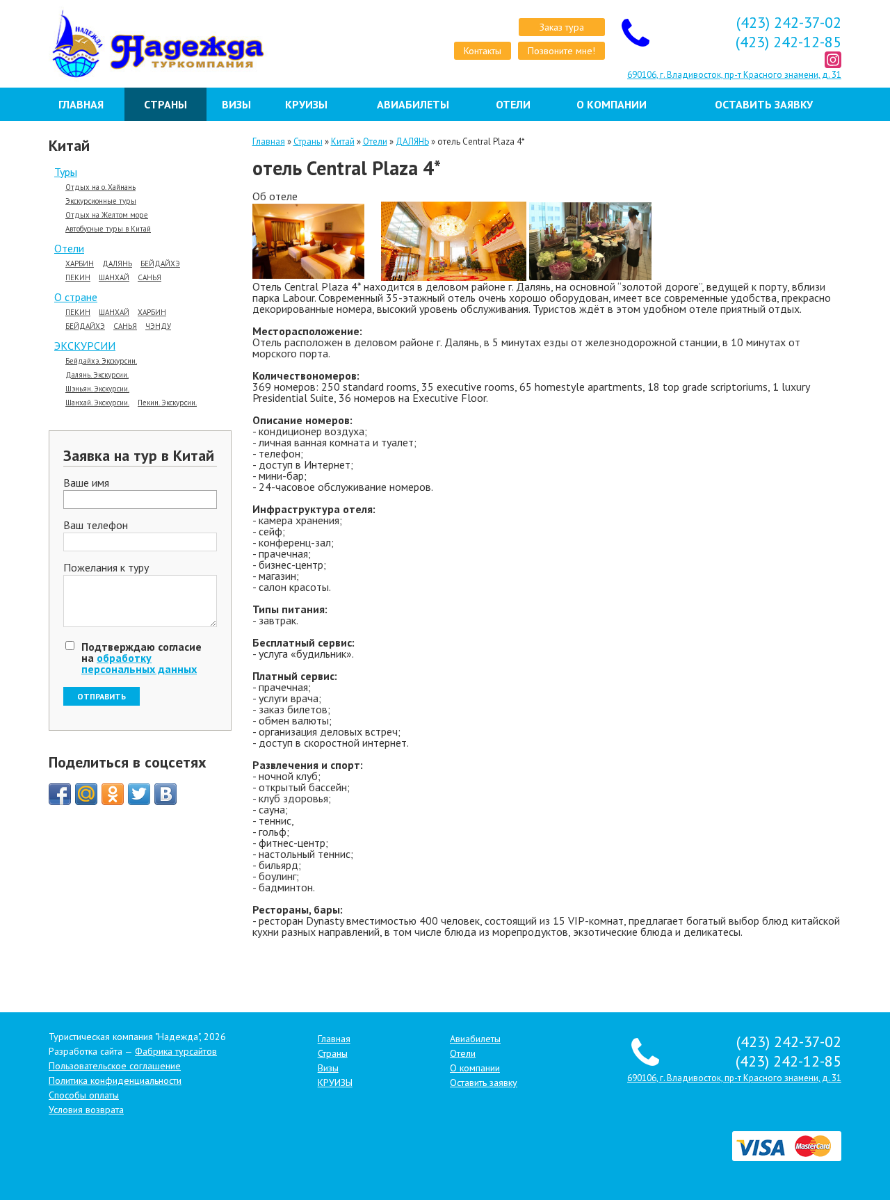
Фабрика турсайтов (176, 1051)
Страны (165, 104)
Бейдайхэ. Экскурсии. (101, 361)
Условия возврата (86, 1109)
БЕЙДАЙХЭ (160, 264)
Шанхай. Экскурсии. (97, 403)
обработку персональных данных (139, 663)
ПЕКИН (77, 278)
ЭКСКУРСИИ (84, 345)
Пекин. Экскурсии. (167, 403)
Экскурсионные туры (100, 201)
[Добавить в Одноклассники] (113, 794)
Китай (343, 141)
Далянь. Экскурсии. (97, 375)
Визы (236, 104)
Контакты (482, 50)
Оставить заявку (764, 104)
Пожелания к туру (106, 568)
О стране (75, 296)
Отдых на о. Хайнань (100, 187)
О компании (611, 104)
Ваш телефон (95, 525)
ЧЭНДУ (158, 326)
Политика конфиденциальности (115, 1080)
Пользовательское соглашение (115, 1066)
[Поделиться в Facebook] (60, 794)
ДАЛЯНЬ (117, 264)
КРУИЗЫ (306, 104)
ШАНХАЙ (114, 278)
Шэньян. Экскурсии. (97, 389)
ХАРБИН (79, 264)
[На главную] (140, 44)
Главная (81, 104)
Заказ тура (562, 27)
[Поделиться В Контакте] (165, 794)
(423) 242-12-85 (788, 41)
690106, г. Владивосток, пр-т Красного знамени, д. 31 (734, 75)
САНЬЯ (149, 278)
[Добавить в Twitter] (139, 794)
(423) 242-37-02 (788, 22)
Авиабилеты (413, 104)
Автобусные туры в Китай (108, 229)
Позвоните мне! (561, 50)
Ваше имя (86, 483)
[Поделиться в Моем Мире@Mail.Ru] (86, 794)
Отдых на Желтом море (106, 215)
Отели (513, 104)
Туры (65, 171)
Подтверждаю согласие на (141, 657)
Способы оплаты (84, 1095)
